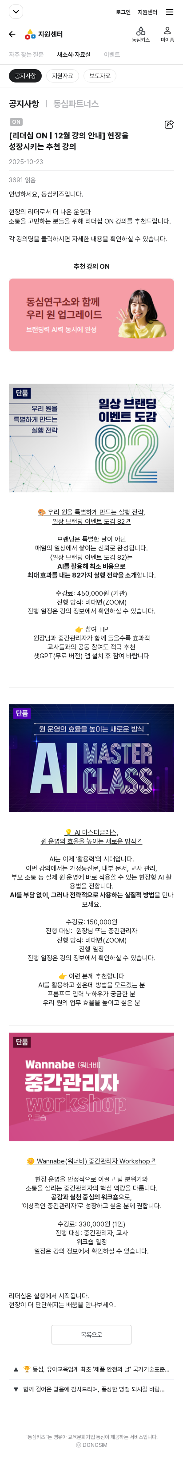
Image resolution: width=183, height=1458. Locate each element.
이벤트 (112, 54)
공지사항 (25, 75)
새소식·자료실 (74, 54)
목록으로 (91, 1334)
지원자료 (62, 75)
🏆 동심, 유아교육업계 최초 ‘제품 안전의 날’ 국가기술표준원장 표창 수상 (96, 1369)
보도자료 (100, 75)
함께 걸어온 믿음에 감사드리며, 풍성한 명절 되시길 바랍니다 (96, 1389)
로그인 (123, 12)
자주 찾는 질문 (26, 54)
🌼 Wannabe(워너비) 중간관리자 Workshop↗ (91, 1161)
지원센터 (147, 12)
